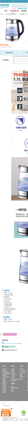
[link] (6, 405)
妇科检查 (4, 370)
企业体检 (4, 392)
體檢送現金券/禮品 (22, 8)
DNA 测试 (4, 385)
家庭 (22, 420)
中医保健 (4, 389)
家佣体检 (4, 384)
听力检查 (4, 388)
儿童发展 (4, 391)
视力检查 (4, 387)
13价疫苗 (13, 372)
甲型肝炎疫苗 (14, 374)
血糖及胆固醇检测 (14, 387)
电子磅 (12, 390)
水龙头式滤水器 (23, 372)
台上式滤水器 (22, 370)
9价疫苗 (12, 370)
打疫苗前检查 (5, 371)
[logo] (4, 8)
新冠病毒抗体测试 (6, 372)
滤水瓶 (21, 375)
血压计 (12, 386)
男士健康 (4, 375)
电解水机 (21, 379)
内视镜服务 (4, 382)
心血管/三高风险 (5, 376)
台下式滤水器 (22, 371)
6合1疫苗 (13, 376)
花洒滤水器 (22, 376)
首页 (6, 11)
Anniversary (16, 420)
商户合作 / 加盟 (19, 419)
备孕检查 (4, 379)
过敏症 (3, 380)
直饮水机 (21, 369)
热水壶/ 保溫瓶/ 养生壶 (10, 334)
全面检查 (4, 369)
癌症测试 (4, 383)
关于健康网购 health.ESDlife (8, 419)
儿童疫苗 (13, 369)
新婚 (11, 420)
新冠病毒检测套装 (6, 374)
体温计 (12, 389)
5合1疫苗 (13, 375)
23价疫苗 (13, 371)
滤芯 (20, 378)
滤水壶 (21, 374)
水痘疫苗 (13, 378)
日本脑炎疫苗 (14, 380)
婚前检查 (4, 378)
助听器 (12, 391)
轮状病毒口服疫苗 (14, 379)
